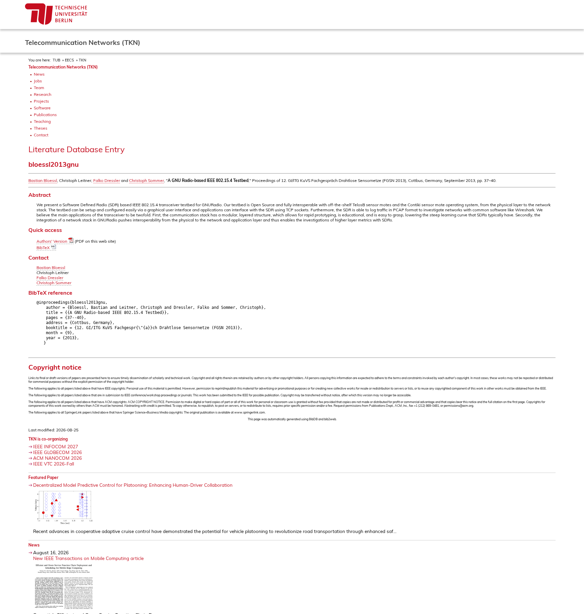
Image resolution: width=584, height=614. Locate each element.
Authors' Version (52, 241)
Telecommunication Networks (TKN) (63, 67)
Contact (41, 134)
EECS (69, 60)
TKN (82, 60)
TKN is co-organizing (48, 439)
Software (42, 107)
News (39, 74)
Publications (45, 114)
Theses (40, 128)
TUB (56, 60)
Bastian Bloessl (42, 180)
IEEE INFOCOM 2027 (55, 446)
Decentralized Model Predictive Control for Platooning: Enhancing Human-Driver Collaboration (133, 485)
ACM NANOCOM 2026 (57, 458)
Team (39, 87)
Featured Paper (43, 477)
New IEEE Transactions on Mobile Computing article (88, 558)
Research (42, 94)
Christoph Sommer (146, 180)
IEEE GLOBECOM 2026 (57, 452)
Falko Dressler (106, 180)
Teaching (42, 121)
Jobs (38, 80)
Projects (41, 101)
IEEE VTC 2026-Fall (53, 463)
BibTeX (43, 247)
